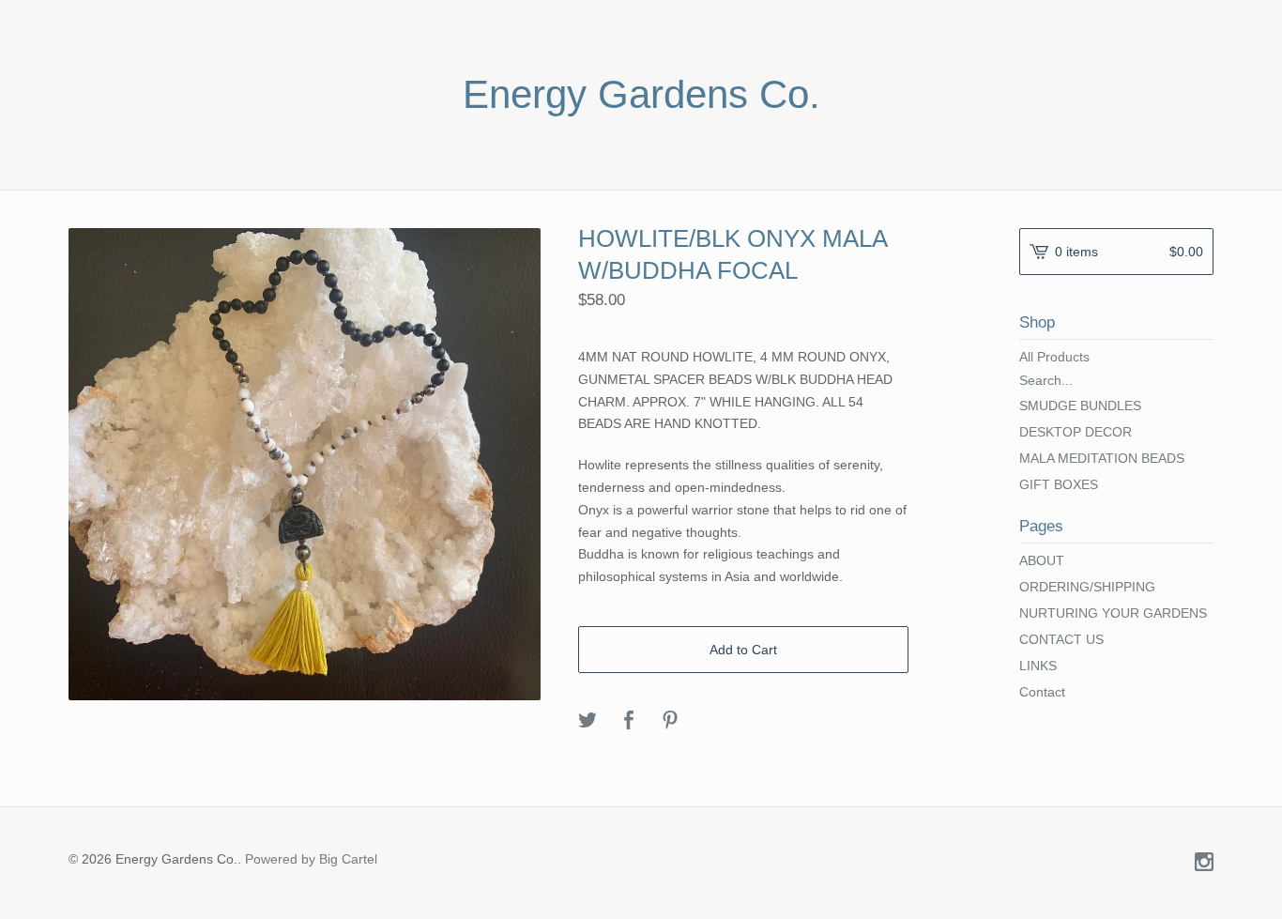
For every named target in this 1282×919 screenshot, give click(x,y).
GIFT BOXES (1058, 484)
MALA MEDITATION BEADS (1101, 458)
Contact (1042, 691)
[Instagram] (1204, 863)
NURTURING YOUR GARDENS (1113, 612)
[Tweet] (587, 721)
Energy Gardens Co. (641, 95)
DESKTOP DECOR (1075, 431)
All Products (1054, 356)
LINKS (1038, 665)
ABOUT (1041, 560)
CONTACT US (1061, 639)
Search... (1046, 380)
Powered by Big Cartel (311, 858)
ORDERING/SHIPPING (1087, 586)
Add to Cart (743, 649)
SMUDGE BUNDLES (1080, 405)
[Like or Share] (628, 721)
